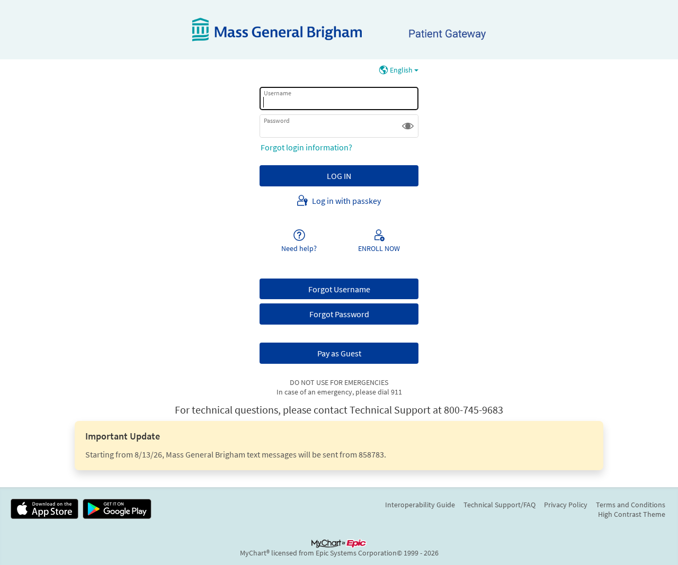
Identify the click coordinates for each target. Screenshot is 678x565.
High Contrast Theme (631, 514)
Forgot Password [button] (339, 314)
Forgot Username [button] (339, 289)
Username (277, 93)
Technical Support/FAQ (499, 504)
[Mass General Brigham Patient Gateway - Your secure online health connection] (339, 29)
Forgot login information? (306, 147)
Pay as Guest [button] (339, 353)
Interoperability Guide (420, 504)
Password (277, 120)
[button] (407, 126)
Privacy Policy (565, 504)
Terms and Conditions (630, 504)
